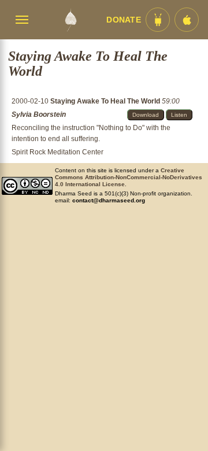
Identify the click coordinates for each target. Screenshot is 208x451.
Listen (179, 115)
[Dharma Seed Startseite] (70, 19)
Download (145, 115)
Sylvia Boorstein (39, 114)
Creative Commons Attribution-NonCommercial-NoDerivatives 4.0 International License (128, 177)
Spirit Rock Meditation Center (57, 152)
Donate (123, 20)
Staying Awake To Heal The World (106, 101)
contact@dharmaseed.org (108, 200)
